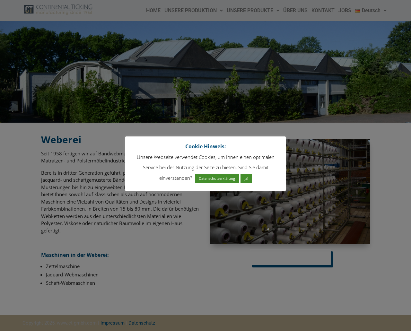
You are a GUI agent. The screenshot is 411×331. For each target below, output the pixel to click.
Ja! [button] (246, 178)
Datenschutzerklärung (217, 178)
